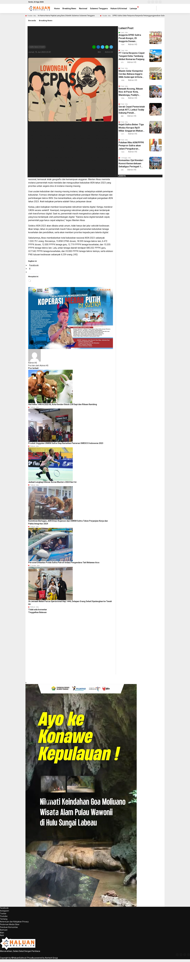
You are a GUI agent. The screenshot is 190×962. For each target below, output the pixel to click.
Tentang (3, 919)
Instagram (4, 911)
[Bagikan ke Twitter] (102, 47)
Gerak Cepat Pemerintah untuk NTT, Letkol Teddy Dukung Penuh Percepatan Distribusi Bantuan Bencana (132, 110)
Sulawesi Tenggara (99, 8)
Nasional (83, 8)
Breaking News (69, 8)
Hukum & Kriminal (118, 8)
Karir (2, 935)
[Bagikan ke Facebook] (98, 47)
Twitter (3, 913)
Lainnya (133, 8)
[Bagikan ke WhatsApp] (107, 47)
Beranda (32, 20)
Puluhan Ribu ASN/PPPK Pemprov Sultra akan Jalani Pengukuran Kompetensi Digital (131, 145)
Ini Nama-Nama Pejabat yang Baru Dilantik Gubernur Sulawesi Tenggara (66, 15)
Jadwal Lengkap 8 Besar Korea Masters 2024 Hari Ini (52, 482)
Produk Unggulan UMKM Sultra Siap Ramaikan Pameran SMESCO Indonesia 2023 (65, 443)
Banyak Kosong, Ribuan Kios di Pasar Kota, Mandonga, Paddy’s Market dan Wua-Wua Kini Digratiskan (131, 92)
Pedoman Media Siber (9, 924)
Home (57, 8)
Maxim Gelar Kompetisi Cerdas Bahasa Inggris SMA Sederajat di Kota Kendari (131, 74)
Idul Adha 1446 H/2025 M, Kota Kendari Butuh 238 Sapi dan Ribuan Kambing (62, 404)
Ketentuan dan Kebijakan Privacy (14, 922)
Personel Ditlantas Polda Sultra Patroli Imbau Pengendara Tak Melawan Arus (63, 562)
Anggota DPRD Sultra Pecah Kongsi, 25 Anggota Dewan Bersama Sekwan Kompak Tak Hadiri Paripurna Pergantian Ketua (130, 38)
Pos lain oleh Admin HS (38, 365)
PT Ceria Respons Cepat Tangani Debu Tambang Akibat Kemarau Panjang (132, 56)
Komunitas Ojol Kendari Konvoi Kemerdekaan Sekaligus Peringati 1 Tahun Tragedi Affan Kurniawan (131, 163)
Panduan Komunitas (9, 927)
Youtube (4, 916)
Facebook (4, 908)
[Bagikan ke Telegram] (111, 47)
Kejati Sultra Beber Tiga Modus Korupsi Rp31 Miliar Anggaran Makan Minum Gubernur (131, 127)
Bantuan (4, 930)
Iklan (2, 933)
